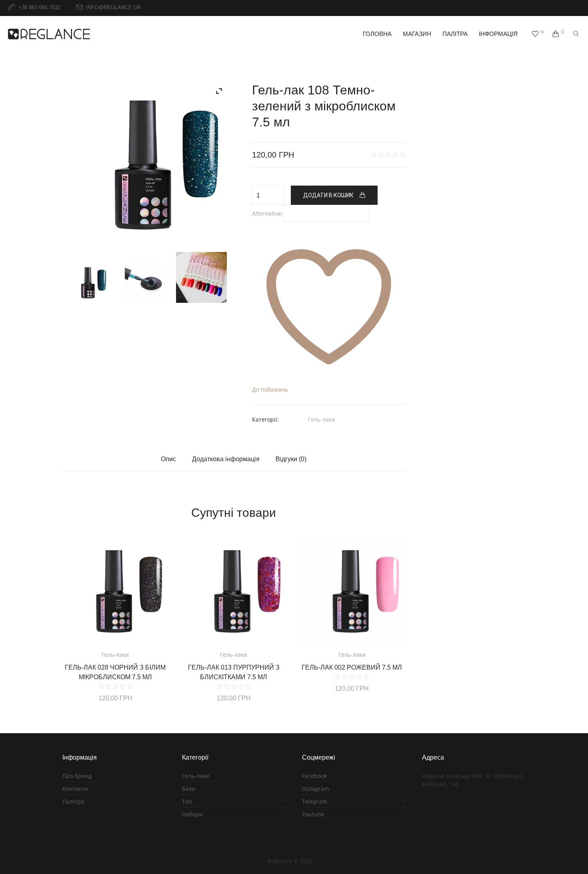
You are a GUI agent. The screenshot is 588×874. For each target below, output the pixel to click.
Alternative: (267, 213)
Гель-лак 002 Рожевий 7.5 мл (352, 667)
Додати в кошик (328, 195)
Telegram (314, 801)
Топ (187, 801)
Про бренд (77, 776)
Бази (188, 788)
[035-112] (201, 277)
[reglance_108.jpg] (145, 165)
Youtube (313, 814)
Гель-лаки (321, 419)
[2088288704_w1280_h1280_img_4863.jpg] (145, 283)
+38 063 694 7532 (39, 8)
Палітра (73, 801)
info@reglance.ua (113, 8)
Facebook (314, 776)
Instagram (315, 788)
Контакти (75, 788)
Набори (192, 814)
